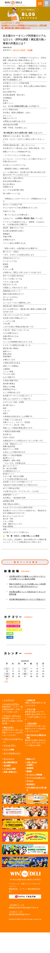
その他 (29, 50)
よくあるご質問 (10, 769)
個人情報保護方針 (10, 762)
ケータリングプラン (11, 704)
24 (7, 676)
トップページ (6, 23)
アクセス (30, 781)
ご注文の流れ (32, 723)
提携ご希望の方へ (10, 772)
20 (25, 674)
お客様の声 (31, 700)
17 (7, 674)
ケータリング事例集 (34, 775)
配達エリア (31, 759)
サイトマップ (9, 759)
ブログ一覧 (31, 709)
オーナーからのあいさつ (36, 778)
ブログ (17, 23)
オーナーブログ (19, 50)
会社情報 (7, 766)
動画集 (29, 771)
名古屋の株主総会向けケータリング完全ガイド (27, 599)
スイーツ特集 (9, 749)
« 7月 (6, 681)
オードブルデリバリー (12, 753)
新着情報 (30, 768)
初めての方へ (9, 727)
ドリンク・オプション (12, 716)
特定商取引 (31, 784)
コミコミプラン (10, 745)
